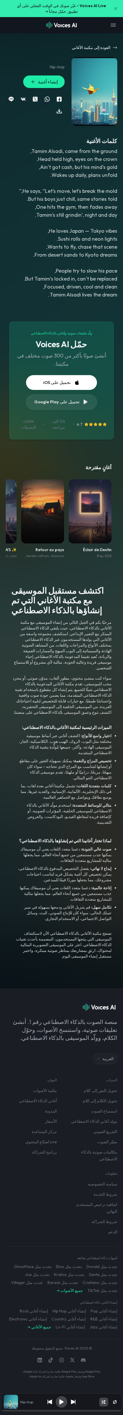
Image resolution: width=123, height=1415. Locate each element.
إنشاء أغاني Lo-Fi (70, 1327)
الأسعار (51, 1121)
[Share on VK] (23, 99)
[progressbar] (61, 1411)
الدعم (112, 1231)
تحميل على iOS (57, 382)
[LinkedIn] (40, 1360)
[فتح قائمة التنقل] (113, 25)
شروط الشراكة (104, 1221)
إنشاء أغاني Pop (104, 1311)
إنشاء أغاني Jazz (103, 1327)
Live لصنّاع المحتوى (41, 1141)
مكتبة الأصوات (45, 1090)
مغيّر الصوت (107, 1141)
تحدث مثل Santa (103, 1274)
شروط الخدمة (105, 1194)
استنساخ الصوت (104, 1111)
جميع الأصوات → (70, 1290)
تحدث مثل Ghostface (32, 1266)
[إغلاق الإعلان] (115, 8)
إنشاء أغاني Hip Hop (69, 1311)
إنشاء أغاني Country (68, 1319)
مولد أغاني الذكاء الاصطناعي (94, 1121)
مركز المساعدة (44, 1131)
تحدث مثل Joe (37, 1274)
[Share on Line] (11, 99)
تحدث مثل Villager (27, 1282)
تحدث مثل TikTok (102, 1290)
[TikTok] (50, 1360)
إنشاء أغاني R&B (103, 1319)
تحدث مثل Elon (69, 1266)
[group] (61, 1411)
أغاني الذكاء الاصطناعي (38, 1100)
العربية (108, 1058)
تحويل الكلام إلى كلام (100, 1100)
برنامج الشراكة (44, 1152)
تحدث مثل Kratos (69, 1274)
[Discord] (83, 1360)
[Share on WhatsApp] (47, 99)
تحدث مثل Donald (101, 1266)
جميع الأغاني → (39, 1327)
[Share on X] (35, 99)
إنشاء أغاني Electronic (28, 1319)
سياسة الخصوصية (102, 1184)
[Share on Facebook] (59, 99)
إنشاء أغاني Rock (34, 1311)
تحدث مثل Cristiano (100, 1282)
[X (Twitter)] (72, 1360)
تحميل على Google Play (57, 401)
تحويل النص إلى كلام (100, 1090)
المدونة (51, 1111)
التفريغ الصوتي (105, 1131)
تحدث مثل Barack (62, 1282)
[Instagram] (61, 1360)
